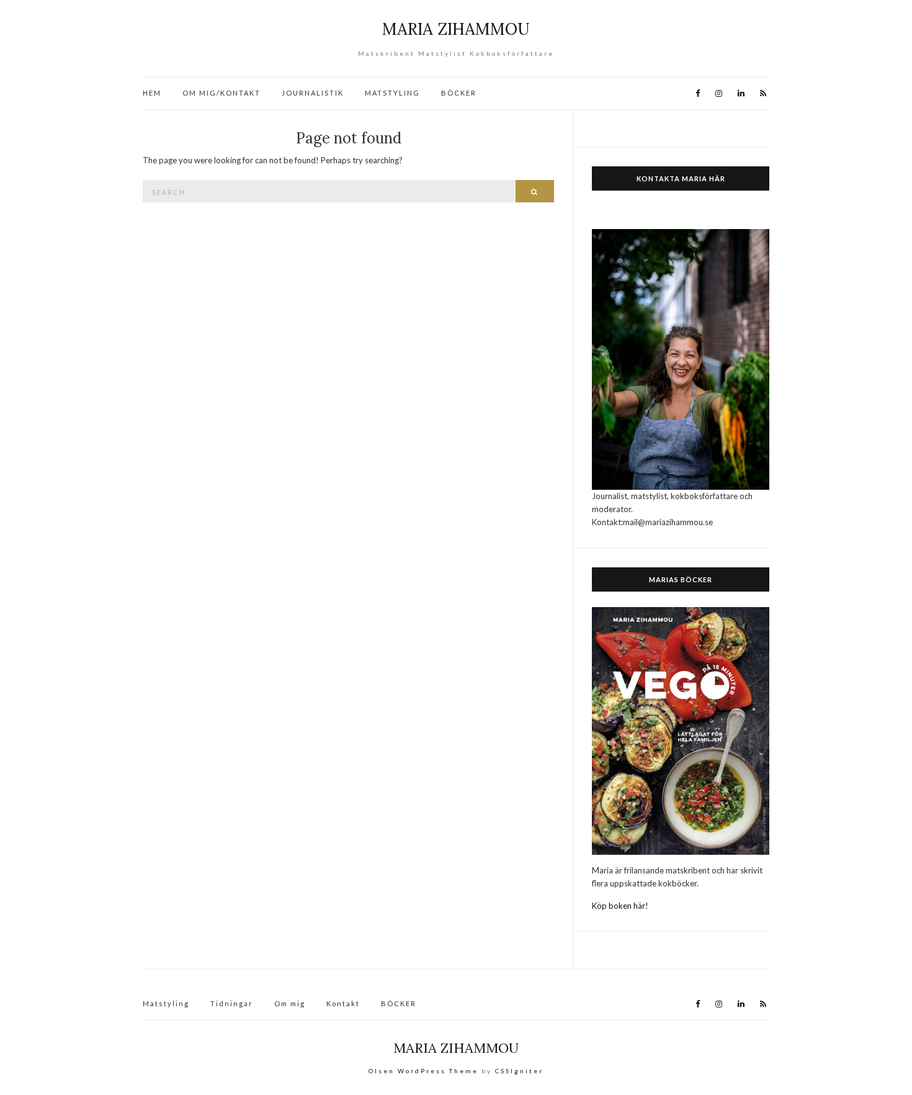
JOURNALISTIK (313, 93)
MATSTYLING (392, 93)
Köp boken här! (620, 906)
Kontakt (343, 1003)
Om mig (289, 1003)
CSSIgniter (519, 1071)
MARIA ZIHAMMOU (456, 29)
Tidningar (231, 1003)
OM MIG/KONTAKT (221, 93)
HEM (152, 93)
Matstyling (166, 1003)
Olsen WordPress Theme (423, 1071)
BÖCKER (458, 93)
